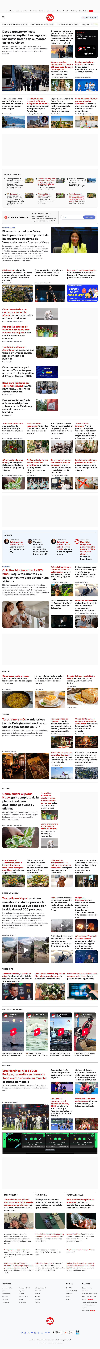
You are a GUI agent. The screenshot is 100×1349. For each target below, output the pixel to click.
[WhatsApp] (42, 1332)
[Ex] (28, 1332)
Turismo (37, 1302)
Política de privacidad (89, 1296)
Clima (3, 1291)
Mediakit (87, 1299)
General (21, 1293)
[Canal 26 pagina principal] (50, 20)
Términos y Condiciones (45, 1340)
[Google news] (49, 1332)
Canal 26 (69, 1288)
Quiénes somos (87, 1288)
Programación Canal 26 (89, 1302)
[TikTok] (39, 1332)
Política (21, 1299)
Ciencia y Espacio (40, 1288)
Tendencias (22, 1302)
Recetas (37, 1299)
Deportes (22, 1291)
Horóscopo (5, 1296)
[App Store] (57, 1333)
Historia (37, 1293)
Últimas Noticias (7, 1288)
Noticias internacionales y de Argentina (86, 37)
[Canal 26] (50, 1321)
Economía (38, 1291)
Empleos (84, 1308)
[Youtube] (32, 1332)
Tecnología (41, 1195)
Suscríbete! (89, 217)
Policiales (5, 1299)
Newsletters (88, 1310)
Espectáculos (11, 1195)
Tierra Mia (69, 1293)
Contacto (85, 1291)
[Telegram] (46, 1332)
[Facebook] (22, 1332)
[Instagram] (25, 1332)
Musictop (69, 1299)
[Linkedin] (35, 1332)
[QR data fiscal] (77, 1334)
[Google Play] (69, 1333)
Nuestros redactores (88, 1305)
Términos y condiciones (89, 1293)
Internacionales (23, 1296)
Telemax (68, 1296)
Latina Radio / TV (71, 1291)
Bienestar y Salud (75, 1195)
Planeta (37, 1296)
